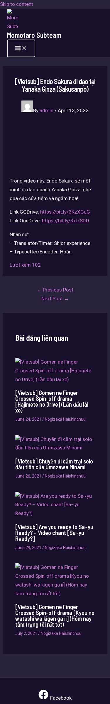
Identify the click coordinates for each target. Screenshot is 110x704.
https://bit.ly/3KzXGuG (65, 212)
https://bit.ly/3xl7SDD (65, 221)
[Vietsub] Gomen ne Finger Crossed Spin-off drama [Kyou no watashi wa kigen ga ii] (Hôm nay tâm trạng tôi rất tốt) (54, 615)
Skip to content (16, 4)
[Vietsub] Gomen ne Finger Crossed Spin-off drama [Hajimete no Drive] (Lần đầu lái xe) (51, 401)
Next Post (55, 298)
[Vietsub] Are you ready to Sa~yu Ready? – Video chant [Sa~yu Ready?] (54, 532)
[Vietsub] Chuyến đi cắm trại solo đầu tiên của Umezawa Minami (54, 464)
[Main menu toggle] (21, 48)
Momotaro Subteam (34, 35)
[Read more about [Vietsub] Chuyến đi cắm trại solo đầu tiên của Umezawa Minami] (55, 448)
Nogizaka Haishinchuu (65, 419)
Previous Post (55, 290)
